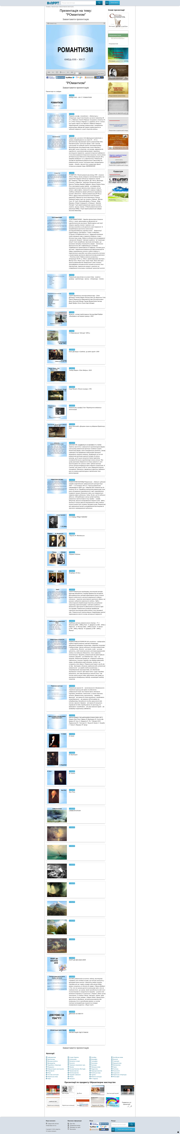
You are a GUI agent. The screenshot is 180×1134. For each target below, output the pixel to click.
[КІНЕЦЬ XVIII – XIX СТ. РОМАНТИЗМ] (57, 101)
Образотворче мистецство (56, 1069)
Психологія (116, 1071)
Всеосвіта (73, 1129)
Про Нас (72, 1123)
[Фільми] (82, 1102)
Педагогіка (94, 1069)
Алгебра (93, 1057)
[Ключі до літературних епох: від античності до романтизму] (118, 142)
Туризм (93, 1074)
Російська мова (95, 1073)
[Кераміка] (97, 1090)
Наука (115, 1067)
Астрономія (72, 1059)
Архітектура (51, 1059)
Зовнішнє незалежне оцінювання (78, 1065)
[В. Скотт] (57, 777)
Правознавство (74, 1071)
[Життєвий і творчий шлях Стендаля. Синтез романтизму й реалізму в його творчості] (118, 20)
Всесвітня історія (74, 1061)
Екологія (72, 1063)
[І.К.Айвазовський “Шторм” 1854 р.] (57, 337)
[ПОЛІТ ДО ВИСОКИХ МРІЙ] (57, 964)
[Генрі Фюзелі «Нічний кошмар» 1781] (57, 393)
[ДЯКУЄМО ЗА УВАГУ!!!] (57, 1018)
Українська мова (53, 1076)
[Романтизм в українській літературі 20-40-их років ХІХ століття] (118, 124)
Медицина (51, 1067)
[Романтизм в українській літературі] (118, 159)
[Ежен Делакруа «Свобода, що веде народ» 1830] (57, 356)
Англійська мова (118, 1057)
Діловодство (51, 1063)
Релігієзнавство (74, 1073)
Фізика (71, 1076)
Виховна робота (53, 1061)
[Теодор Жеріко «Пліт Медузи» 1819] (57, 374)
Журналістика (117, 1063)
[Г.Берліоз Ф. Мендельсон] (57, 540)
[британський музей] (112, 1090)
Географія (94, 1061)
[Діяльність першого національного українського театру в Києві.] (127, 1090)
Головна (48, 6)
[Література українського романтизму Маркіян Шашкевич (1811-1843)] (118, 72)
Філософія (116, 1076)
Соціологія (116, 1073)
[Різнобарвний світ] (112, 1102)
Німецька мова (95, 1067)
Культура (94, 1065)
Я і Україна (94, 1078)
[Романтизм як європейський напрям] (118, 107)
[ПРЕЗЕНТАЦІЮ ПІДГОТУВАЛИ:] (57, 1036)
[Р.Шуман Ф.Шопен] (57, 558)
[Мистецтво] (68, 1090)
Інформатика (52, 1057)
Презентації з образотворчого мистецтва (63, 6)
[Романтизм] (118, 176)
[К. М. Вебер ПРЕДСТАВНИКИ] (57, 521)
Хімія (49, 1078)
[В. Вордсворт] (57, 759)
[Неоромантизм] (118, 38)
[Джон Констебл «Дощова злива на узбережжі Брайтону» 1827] (57, 430)
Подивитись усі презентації (126, 1103)
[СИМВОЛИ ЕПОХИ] (57, 815)
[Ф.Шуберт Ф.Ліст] (57, 577)
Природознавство (96, 1071)
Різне (49, 1073)
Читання (72, 1078)
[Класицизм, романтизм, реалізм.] (118, 55)
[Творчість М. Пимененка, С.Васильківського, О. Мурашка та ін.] (97, 1102)
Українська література (119, 1074)
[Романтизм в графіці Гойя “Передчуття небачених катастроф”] (57, 412)
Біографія (94, 1059)
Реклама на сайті (75, 1127)
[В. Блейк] (57, 740)
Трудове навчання (75, 1074)
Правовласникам (75, 1125)
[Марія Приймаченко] (53, 1090)
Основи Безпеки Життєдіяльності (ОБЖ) (78, 1069)
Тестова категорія (53, 1074)
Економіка (94, 1063)
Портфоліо (51, 1071)
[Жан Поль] (57, 796)
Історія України (74, 1057)
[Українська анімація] (53, 1102)
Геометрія (116, 1061)
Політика (115, 1069)
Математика (116, 1065)
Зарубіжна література (54, 1065)
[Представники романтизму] (118, 90)
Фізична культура (96, 1076)
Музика (71, 1067)
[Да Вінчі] (82, 1090)
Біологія (115, 1059)
